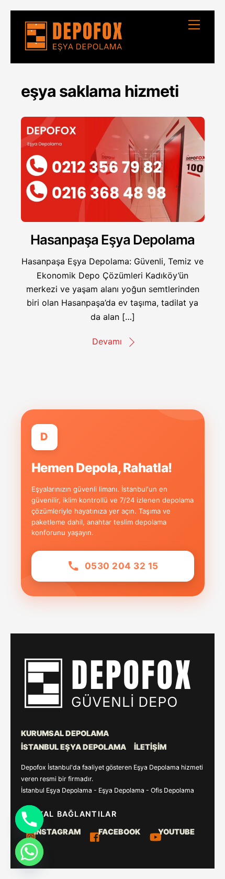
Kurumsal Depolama (65, 733)
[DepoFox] (73, 49)
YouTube (175, 831)
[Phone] (29, 819)
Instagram (56, 831)
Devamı (107, 341)
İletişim (150, 746)
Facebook (118, 831)
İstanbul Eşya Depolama (73, 746)
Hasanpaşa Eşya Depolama (112, 239)
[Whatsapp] (29, 852)
